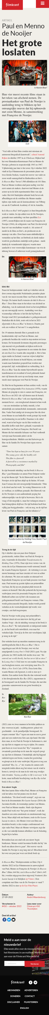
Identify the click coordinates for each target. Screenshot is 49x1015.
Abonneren (13, 990)
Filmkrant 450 (33, 906)
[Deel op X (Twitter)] (9, 920)
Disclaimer (13, 1002)
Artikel (7, 20)
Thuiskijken (32, 909)
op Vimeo (30, 878)
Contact (30, 996)
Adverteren (31, 990)
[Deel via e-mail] (13, 920)
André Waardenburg (36, 897)
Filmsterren (31, 1002)
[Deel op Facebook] (4, 920)
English (24, 1008)
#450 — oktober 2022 (11, 906)
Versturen (35, 964)
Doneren (15, 996)
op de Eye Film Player (28, 885)
